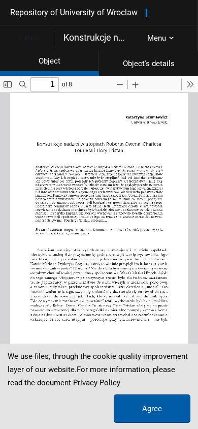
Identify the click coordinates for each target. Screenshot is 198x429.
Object (49, 61)
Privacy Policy (96, 382)
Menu (156, 38)
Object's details (149, 63)
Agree (152, 408)
